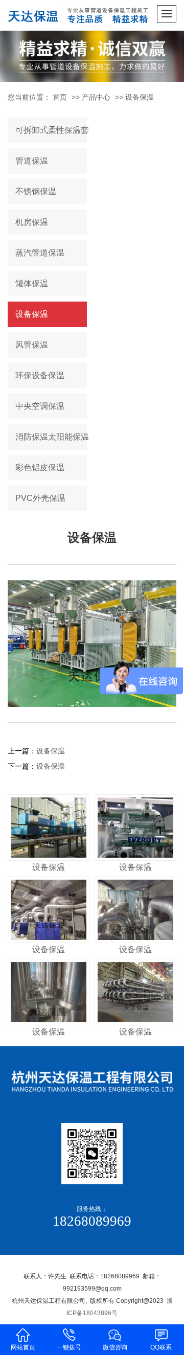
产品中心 (96, 97)
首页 (60, 97)
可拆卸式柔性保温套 (51, 130)
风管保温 (31, 344)
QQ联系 (161, 1347)
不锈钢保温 (35, 191)
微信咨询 (115, 1347)
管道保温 (31, 160)
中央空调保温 (39, 406)
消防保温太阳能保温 (51, 436)
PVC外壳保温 (40, 498)
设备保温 (139, 97)
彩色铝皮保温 (39, 467)
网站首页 (23, 1347)
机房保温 (31, 222)
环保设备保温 (39, 375)
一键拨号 (69, 1347)
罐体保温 (31, 283)
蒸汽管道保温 (39, 252)
